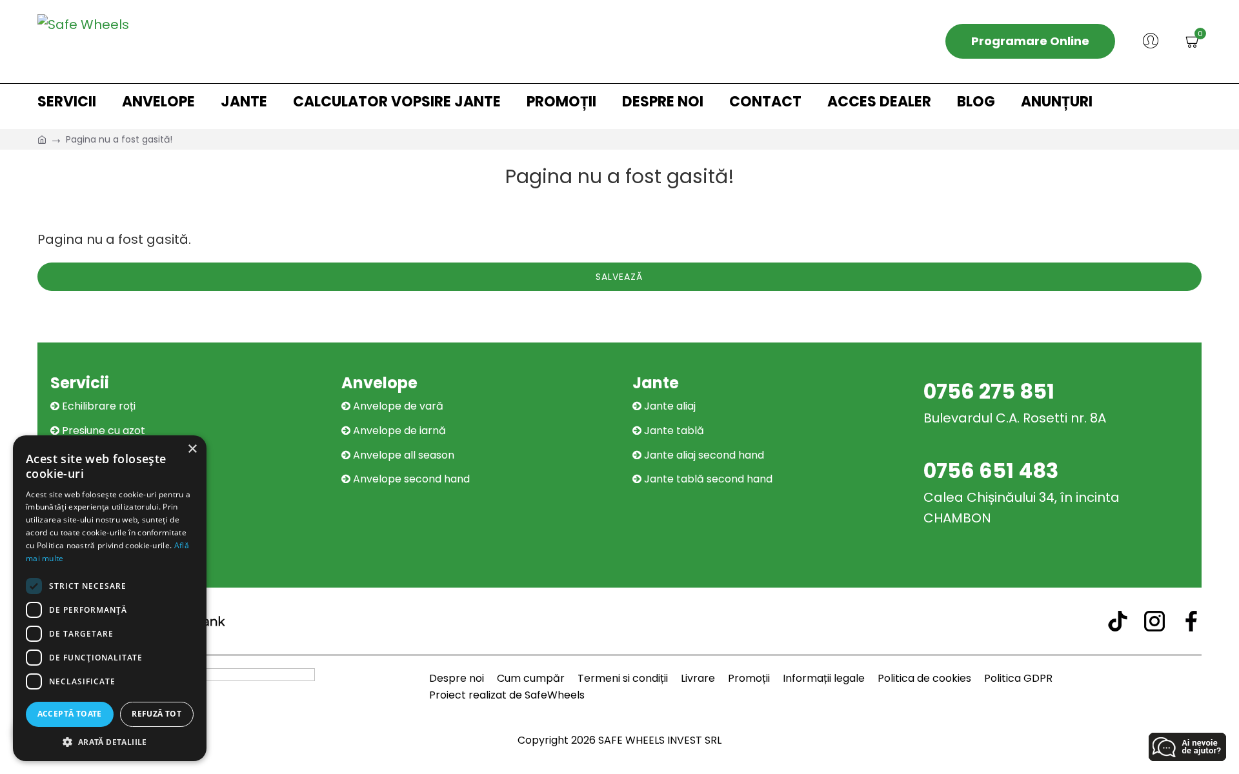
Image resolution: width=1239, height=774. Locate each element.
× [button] (192, 449)
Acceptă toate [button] (69, 713)
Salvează (619, 276)
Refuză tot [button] (156, 713)
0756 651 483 (990, 470)
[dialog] (109, 598)
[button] (110, 741)
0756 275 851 (988, 391)
